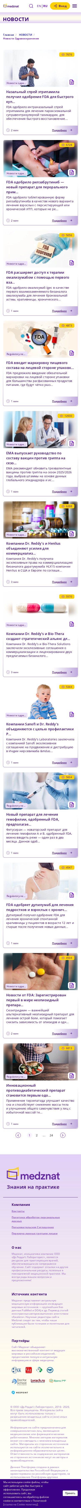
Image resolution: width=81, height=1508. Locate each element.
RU (45, 6)
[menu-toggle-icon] (75, 6)
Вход (63, 6)
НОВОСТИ (25, 35)
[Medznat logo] (11, 6)
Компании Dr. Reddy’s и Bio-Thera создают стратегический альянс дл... (38, 636)
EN (39, 6)
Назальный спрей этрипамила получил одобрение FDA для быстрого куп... (40, 97)
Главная (8, 35)
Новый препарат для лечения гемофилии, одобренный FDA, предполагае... (32, 819)
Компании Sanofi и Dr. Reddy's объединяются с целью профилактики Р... (40, 729)
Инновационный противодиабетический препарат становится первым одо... (35, 1090)
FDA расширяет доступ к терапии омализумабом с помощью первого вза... (37, 277)
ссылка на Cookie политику (20, 1504)
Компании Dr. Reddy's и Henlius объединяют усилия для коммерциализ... (33, 548)
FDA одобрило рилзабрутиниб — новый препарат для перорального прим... (37, 187)
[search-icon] (31, 6)
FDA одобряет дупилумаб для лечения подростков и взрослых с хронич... (40, 907)
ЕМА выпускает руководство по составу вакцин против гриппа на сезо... (35, 458)
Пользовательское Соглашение (33, 1227)
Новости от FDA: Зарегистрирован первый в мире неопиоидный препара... (36, 1000)
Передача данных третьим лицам (35, 1233)
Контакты (18, 1211)
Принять (70, 1493)
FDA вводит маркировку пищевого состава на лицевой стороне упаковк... (40, 365)
